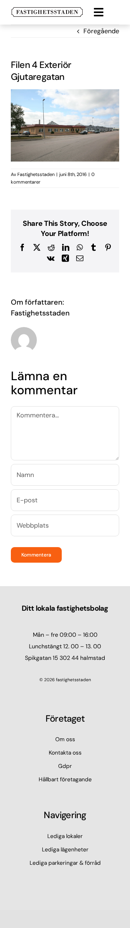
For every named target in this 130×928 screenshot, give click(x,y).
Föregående (101, 31)
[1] (47, 10)
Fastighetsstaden (36, 174)
